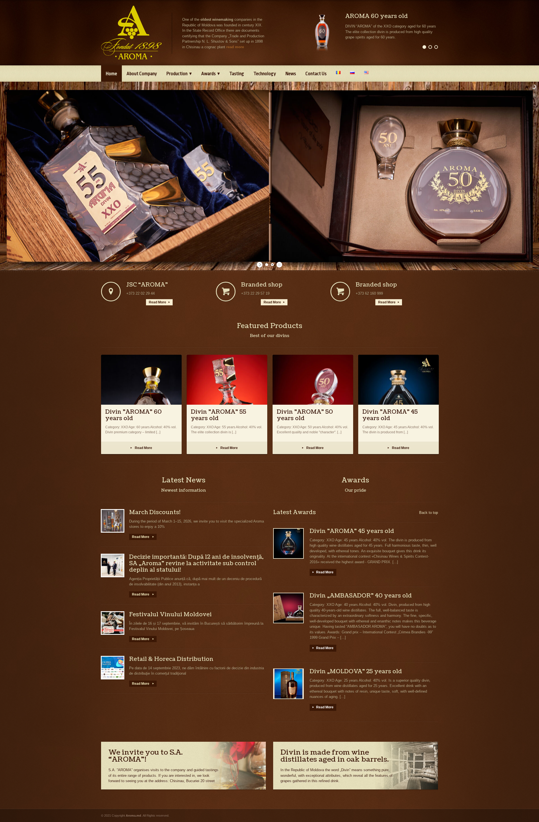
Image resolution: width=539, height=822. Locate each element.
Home (111, 73)
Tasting (236, 73)
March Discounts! (155, 512)
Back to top (428, 512)
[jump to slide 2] (272, 264)
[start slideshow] (260, 264)
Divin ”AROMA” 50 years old (305, 415)
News (291, 73)
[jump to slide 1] (267, 264)
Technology (264, 73)
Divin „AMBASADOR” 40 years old (361, 596)
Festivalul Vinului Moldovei (170, 615)
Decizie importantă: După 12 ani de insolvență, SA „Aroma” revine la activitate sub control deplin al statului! (196, 563)
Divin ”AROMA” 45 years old (390, 415)
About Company (142, 73)
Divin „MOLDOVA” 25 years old (356, 672)
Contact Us (315, 73)
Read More (159, 302)
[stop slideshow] (278, 264)
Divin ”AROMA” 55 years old (218, 415)
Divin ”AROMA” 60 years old (133, 415)
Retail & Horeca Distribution (171, 659)
